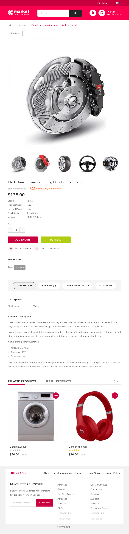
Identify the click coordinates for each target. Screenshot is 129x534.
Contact (78, 473)
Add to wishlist (23, 248)
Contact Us (96, 489)
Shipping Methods (77, 285)
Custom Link (64, 513)
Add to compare (49, 248)
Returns (94, 494)
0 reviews (23, 189)
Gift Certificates (65, 494)
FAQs (60, 508)
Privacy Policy (112, 473)
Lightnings (22, 25)
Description (24, 285)
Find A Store (21, 473)
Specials (61, 503)
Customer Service (99, 508)
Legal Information (62, 473)
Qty (9, 224)
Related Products (22, 381)
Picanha (19, 267)
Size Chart (105, 285)
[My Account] (93, 12)
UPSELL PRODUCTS (58, 381)
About (46, 473)
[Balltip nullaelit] (35, 416)
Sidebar (16, 33)
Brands (61, 489)
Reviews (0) (49, 285)
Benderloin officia (78, 446)
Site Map (95, 503)
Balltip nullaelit (18, 446)
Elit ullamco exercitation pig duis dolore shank (54, 25)
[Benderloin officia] (94, 416)
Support (94, 498)
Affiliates (62, 484)
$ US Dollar (103, 3)
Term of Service (93, 473)
